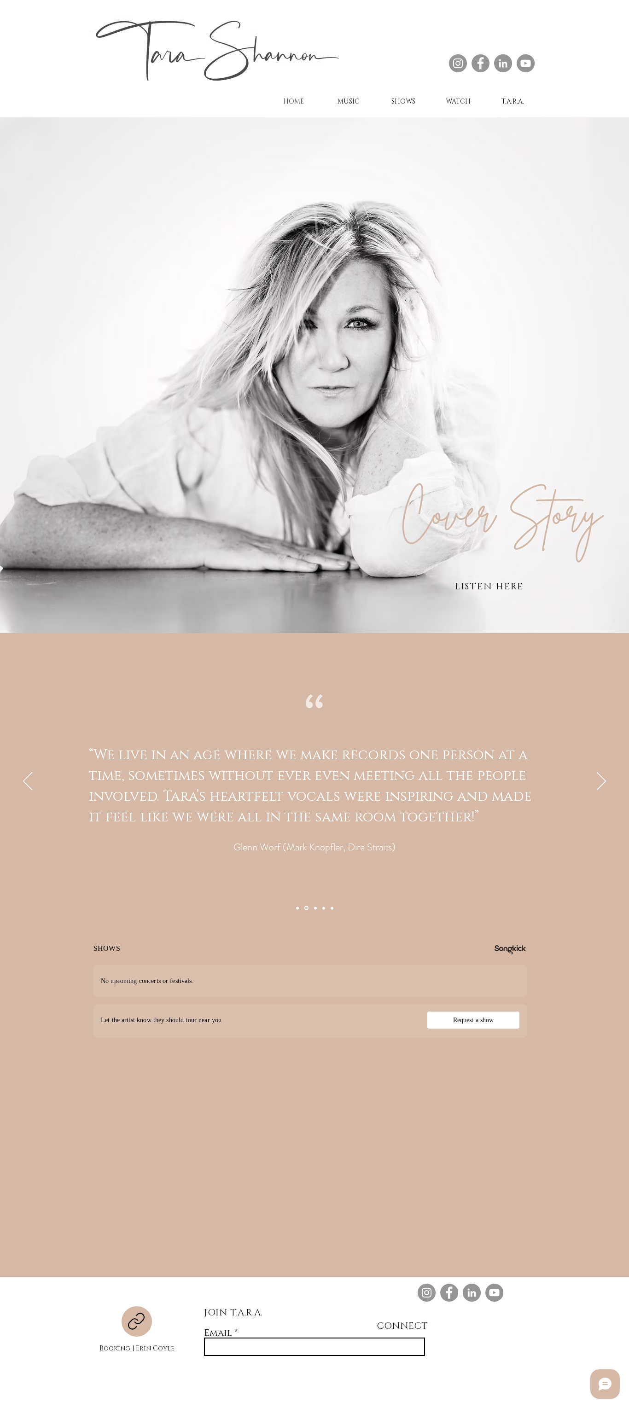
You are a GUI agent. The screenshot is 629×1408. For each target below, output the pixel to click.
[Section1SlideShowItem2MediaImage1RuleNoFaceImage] (306, 908)
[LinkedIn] (503, 63)
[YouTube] (526, 63)
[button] (512, 101)
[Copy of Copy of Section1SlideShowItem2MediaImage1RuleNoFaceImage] (323, 908)
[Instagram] (458, 63)
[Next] (601, 781)
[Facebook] (480, 63)
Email (218, 1333)
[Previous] (27, 781)
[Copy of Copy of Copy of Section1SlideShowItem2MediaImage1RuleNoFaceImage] (332, 908)
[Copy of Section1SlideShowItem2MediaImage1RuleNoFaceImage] (315, 908)
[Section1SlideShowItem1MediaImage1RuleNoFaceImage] (297, 908)
